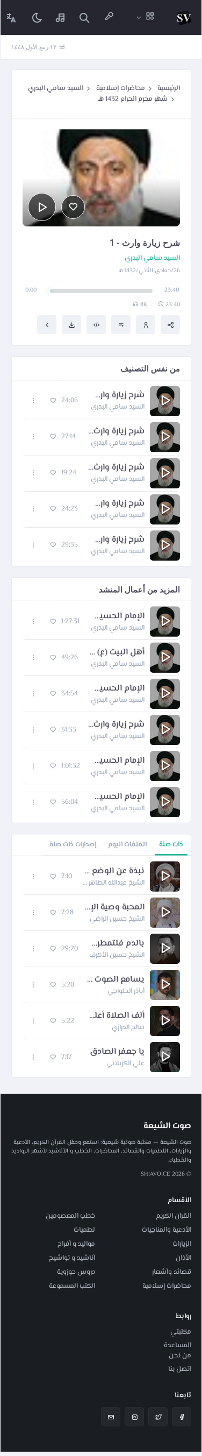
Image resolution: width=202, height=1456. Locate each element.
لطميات (84, 1230)
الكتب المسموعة (72, 1286)
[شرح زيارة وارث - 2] (46, 324)
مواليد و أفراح (76, 1244)
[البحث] (84, 17)
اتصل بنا (179, 1369)
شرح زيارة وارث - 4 (116, 467)
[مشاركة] (170, 324)
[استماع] (42, 207)
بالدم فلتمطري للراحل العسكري (117, 943)
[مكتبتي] (61, 17)
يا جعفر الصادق (117, 1052)
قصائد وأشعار (171, 1272)
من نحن (180, 1355)
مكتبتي (180, 1332)
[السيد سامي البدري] (145, 324)
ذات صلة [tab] (171, 844)
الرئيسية (168, 88)
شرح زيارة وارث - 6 (117, 540)
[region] (101, 966)
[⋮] (33, 400)
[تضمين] (96, 324)
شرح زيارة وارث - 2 (117, 395)
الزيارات (181, 1244)
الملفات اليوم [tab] (127, 844)
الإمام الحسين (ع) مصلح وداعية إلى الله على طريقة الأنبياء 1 (117, 688)
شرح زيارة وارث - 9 (116, 725)
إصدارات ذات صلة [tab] (72, 844)
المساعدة (177, 1345)
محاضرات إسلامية (120, 88)
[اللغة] (11, 17)
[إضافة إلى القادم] (121, 324)
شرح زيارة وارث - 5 (117, 504)
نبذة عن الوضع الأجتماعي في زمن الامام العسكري (114, 871)
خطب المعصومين (70, 1216)
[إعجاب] (73, 207)
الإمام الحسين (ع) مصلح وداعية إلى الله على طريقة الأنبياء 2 (117, 797)
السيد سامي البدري (55, 88)
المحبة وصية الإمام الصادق (114, 907)
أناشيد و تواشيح (72, 1258)
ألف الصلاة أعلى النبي (115, 1016)
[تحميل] (71, 324)
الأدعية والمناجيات (166, 1230)
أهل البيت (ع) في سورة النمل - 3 (117, 652)
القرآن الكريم (173, 1216)
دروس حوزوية (76, 1272)
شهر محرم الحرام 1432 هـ (133, 99)
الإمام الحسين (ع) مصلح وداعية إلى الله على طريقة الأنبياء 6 (117, 616)
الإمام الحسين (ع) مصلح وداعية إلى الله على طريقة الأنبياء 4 (118, 761)
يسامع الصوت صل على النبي (115, 980)
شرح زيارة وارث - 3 (115, 431)
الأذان (183, 1258)
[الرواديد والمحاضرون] (109, 17)
